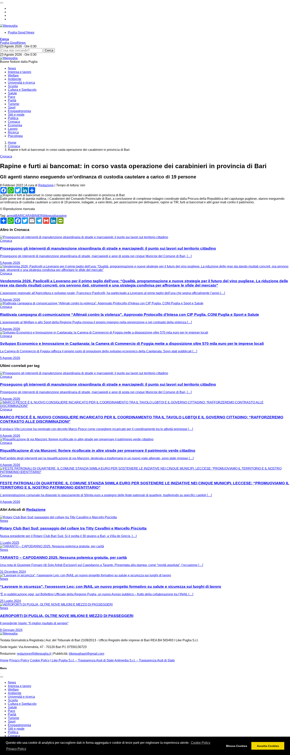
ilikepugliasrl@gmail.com (86, 653)
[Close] (1, 676)
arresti (11, 215)
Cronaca (14, 121)
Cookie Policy (200, 742)
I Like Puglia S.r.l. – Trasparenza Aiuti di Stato (82, 660)
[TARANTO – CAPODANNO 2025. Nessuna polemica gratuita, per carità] (52, 546)
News (12, 68)
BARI (19, 215)
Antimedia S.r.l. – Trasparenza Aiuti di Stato (144, 660)
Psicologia (15, 136)
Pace (11, 96)
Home (4, 660)
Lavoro (13, 128)
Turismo (13, 104)
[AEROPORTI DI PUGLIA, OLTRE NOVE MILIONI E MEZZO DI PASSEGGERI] (56, 604)
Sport (11, 107)
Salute (12, 93)
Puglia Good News (21, 32)
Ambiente (14, 79)
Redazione (46, 185)
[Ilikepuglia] (9, 25)
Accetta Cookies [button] (268, 745)
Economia (15, 125)
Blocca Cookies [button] (236, 745)
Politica (13, 118)
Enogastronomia (19, 111)
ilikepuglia (50, 215)
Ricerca (13, 132)
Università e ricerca (21, 82)
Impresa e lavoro (19, 72)
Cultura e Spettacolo (22, 89)
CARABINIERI (33, 215)
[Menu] (1, 2)
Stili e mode (16, 114)
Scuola (13, 86)
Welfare (13, 75)
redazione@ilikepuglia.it (34, 653)
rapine (62, 215)
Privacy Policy (16, 748)
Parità (12, 100)
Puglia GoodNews (13, 42)
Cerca (49, 50)
